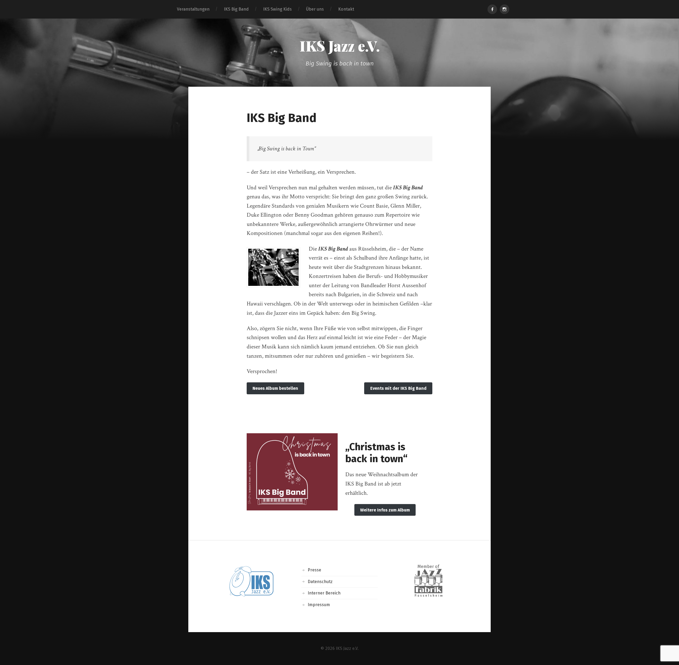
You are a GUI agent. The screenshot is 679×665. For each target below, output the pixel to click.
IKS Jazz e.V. (339, 45)
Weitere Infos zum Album (385, 510)
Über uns (315, 9)
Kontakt (346, 9)
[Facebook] (492, 9)
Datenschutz (320, 581)
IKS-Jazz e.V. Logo (250, 582)
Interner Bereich (324, 593)
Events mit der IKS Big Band (398, 388)
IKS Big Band (236, 9)
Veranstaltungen (193, 9)
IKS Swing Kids (277, 9)
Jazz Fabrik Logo (428, 583)
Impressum (319, 604)
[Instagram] (504, 9)
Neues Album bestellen (275, 388)
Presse (314, 569)
